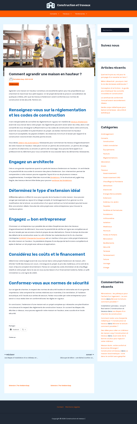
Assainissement (109, 173)
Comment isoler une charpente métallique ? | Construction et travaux (114, 321)
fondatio (54, 177)
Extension (14, 84)
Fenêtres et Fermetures (112, 210)
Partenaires (80, 14)
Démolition (107, 185)
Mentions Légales (72, 407)
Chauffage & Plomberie (113, 181)
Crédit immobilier (110, 145)
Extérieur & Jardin (111, 202)
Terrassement (109, 255)
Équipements (108, 150)
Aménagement (107, 134)
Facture (106, 154)
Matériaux (107, 226)
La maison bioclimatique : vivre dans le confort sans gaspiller (114, 353)
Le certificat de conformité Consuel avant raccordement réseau (113, 100)
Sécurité (106, 247)
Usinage (106, 263)
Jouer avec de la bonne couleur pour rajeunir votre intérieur (113, 338)
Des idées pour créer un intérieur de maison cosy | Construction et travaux (114, 333)
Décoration (105, 162)
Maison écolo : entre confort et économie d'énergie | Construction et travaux (113, 348)
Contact (60, 407)
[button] (58, 13)
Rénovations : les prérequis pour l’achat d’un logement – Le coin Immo (114, 296)
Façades (106, 206)
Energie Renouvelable (112, 194)
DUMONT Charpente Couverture (32, 238)
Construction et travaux (73, 5)
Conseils (53, 14)
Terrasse (106, 251)
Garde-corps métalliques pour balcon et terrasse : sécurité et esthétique (113, 110)
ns (59, 177)
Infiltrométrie (108, 218)
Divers (103, 166)
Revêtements (108, 243)
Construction (108, 141)
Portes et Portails (110, 235)
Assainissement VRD (111, 177)
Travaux (66, 14)
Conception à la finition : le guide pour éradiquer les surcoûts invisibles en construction (115, 91)
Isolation (106, 222)
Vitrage (106, 267)
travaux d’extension (79, 122)
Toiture (106, 259)
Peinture (106, 231)
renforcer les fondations (62, 180)
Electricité (107, 190)
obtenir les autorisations (28, 143)
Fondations (108, 214)
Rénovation (108, 239)
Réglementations (110, 158)
